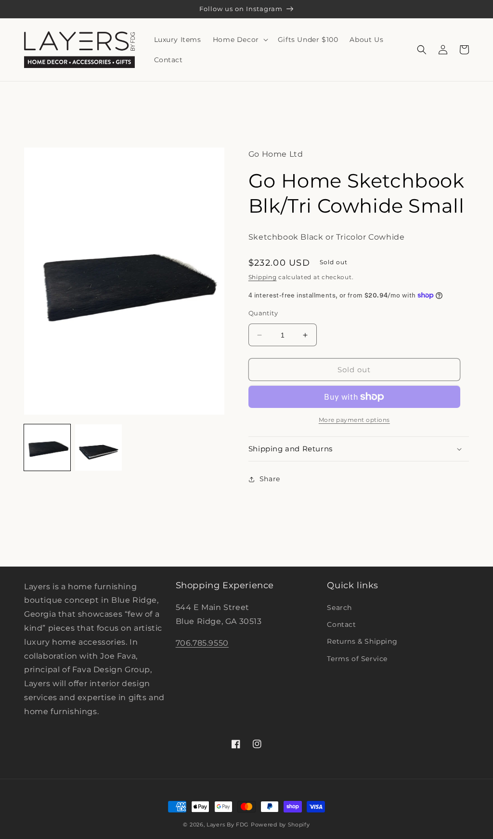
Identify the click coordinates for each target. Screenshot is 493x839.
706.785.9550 (202, 643)
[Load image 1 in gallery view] (47, 447)
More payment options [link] (354, 419)
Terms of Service (357, 658)
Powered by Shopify (280, 824)
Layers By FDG (228, 824)
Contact (341, 624)
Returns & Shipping (362, 641)
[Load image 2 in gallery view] (98, 447)
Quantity (263, 313)
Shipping (262, 277)
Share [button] (269, 478)
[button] (239, 39)
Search (339, 607)
